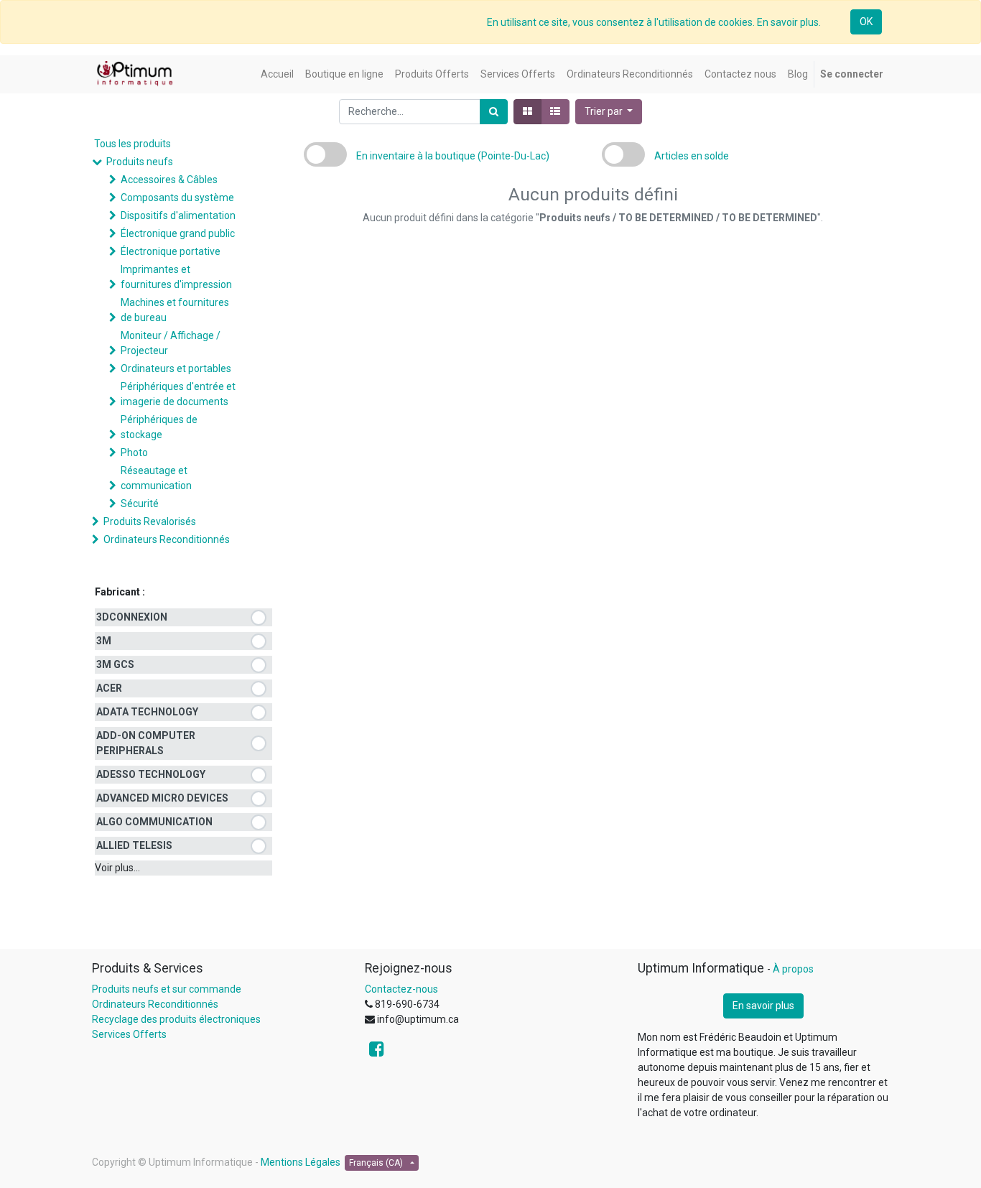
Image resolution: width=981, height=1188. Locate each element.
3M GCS (115, 664)
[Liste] (555, 111)
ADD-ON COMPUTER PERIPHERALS (145, 743)
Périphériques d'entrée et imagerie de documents (178, 394)
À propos (793, 969)
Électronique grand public (178, 233)
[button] (609, 111)
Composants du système (177, 197)
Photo (134, 452)
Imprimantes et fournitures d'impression (176, 277)
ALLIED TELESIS (134, 845)
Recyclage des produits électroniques (176, 1019)
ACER (109, 688)
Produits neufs (139, 161)
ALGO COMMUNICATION (154, 821)
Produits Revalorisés (149, 521)
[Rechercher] (494, 111)
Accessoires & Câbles (169, 179)
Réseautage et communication (156, 478)
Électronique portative (170, 251)
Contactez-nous (401, 989)
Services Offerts (129, 1034)
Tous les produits (132, 143)
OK (866, 21)
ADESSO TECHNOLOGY (150, 774)
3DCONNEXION (131, 617)
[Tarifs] (527, 111)
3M (103, 640)
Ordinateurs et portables (176, 368)
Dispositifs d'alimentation (178, 215)
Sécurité (140, 503)
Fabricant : (120, 592)
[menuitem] (277, 74)
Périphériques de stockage (159, 427)
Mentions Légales (300, 1162)
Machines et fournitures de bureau (175, 310)
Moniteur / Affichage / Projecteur (170, 343)
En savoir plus (763, 1005)
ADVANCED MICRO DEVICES (162, 798)
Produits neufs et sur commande (166, 989)
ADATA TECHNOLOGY (147, 712)
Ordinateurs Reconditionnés (166, 539)
